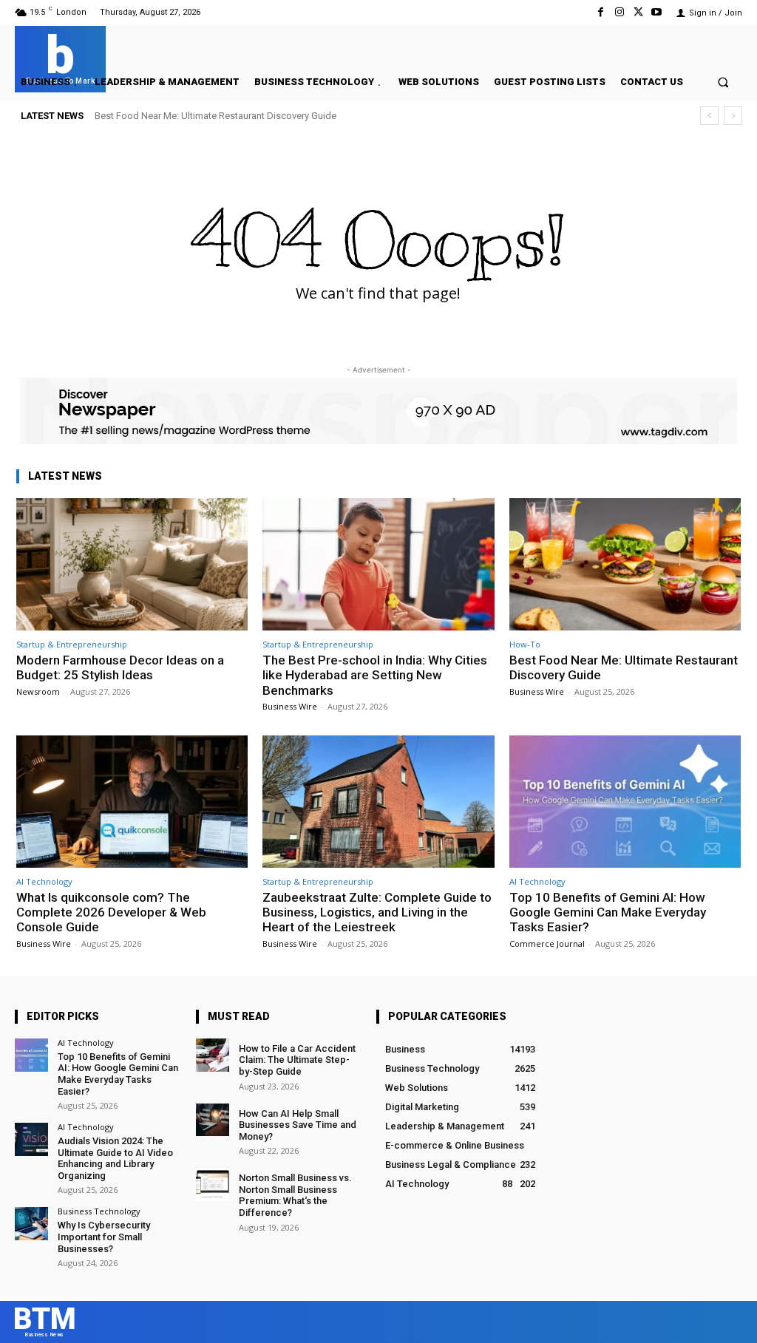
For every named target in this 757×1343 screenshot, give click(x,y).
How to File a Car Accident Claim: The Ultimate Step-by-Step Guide (297, 1060)
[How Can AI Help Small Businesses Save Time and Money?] (212, 1120)
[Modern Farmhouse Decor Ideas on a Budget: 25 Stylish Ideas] (132, 564)
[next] (733, 115)
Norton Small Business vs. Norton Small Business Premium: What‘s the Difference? (295, 1195)
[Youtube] (657, 12)
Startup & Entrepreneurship (71, 644)
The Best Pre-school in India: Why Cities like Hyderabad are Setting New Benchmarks (374, 675)
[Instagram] (619, 12)
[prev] (709, 115)
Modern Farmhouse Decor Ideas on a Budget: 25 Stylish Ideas (120, 667)
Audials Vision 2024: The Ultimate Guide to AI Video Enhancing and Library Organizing (115, 1158)
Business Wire (289, 706)
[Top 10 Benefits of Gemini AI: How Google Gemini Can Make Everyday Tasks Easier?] (625, 801)
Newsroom (38, 691)
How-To (524, 644)
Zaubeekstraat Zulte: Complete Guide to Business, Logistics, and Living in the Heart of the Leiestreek (377, 912)
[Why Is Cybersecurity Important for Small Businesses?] (31, 1223)
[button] (723, 82)
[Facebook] (600, 12)
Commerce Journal (547, 943)
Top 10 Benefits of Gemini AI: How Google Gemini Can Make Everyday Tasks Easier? (607, 912)
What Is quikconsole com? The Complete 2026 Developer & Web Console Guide (111, 912)
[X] (638, 12)
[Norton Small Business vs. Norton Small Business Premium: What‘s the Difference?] (212, 1184)
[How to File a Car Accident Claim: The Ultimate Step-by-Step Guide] (212, 1055)
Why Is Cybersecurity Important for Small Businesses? (104, 1237)
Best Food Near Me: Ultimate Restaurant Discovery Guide (215, 115)
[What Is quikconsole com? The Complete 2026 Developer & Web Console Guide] (132, 801)
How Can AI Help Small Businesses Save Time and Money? (297, 1125)
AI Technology (44, 881)
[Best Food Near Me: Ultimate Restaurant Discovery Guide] (625, 564)
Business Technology (99, 1211)
